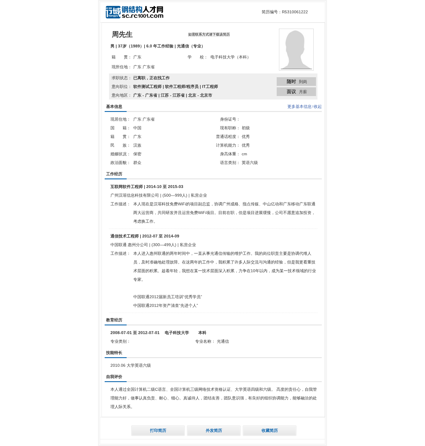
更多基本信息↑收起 (304, 106)
